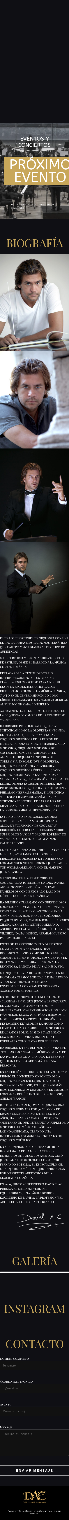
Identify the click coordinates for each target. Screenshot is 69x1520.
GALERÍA (34, 1260)
